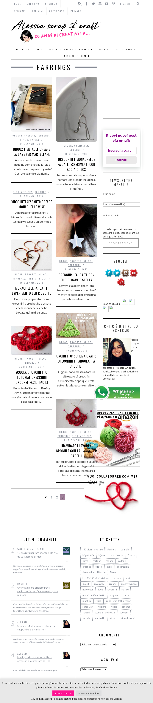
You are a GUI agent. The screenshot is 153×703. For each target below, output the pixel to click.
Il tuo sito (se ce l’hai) (114, 204)
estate (117, 578)
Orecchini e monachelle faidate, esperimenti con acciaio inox (76, 164)
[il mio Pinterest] (121, 285)
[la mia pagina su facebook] (109, 276)
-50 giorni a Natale (92, 549)
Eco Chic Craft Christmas (95, 578)
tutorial (69, 55)
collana (109, 560)
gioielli (85, 583)
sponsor (124, 612)
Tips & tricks (30, 139)
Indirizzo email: (111, 215)
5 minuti (111, 549)
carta (85, 560)
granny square (129, 583)
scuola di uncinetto (105, 612)
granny (112, 583)
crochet (86, 566)
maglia (68, 49)
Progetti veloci (24, 135)
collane (122, 560)
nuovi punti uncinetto (93, 595)
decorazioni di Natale (93, 572)
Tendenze (43, 135)
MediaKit (20, 11)
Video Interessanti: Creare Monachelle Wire (31, 204)
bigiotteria (88, 555)
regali (99, 600)
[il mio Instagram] (125, 276)
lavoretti (86, 49)
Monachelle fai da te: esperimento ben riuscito (31, 291)
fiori (128, 578)
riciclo (104, 49)
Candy (131, 555)
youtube (40, 192)
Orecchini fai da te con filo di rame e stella (76, 277)
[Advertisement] (128, 88)
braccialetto (116, 555)
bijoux (102, 555)
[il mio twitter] (117, 276)
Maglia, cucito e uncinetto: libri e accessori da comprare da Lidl (34, 659)
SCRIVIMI (37, 11)
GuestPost (57, 11)
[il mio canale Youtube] (133, 276)
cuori (109, 566)
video (39, 49)
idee (117, 49)
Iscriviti (121, 160)
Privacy (76, 11)
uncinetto (22, 49)
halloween (87, 589)
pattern (127, 595)
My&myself (81, 145)
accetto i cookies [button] (63, 693)
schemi (86, 612)
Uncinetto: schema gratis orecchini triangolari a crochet (76, 361)
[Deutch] (132, 303)
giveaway (99, 583)
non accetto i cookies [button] (88, 693)
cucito (53, 49)
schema (126, 606)
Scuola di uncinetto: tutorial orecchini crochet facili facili (31, 377)
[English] (125, 303)
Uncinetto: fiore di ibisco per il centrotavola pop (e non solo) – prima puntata (37, 591)
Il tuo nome (109, 193)
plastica (86, 600)
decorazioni (123, 566)
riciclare (102, 606)
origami (114, 595)
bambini (131, 49)
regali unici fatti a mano (118, 600)
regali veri (87, 606)
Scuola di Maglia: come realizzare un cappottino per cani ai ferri (36, 627)
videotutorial (128, 618)
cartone (97, 560)
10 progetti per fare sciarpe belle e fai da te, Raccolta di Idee (37, 554)
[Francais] (112, 310)
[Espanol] (106, 310)
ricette (86, 55)
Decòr (68, 145)
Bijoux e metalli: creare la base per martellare (31, 152)
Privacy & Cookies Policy (101, 687)
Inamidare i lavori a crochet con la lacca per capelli (76, 450)
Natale (125, 589)
